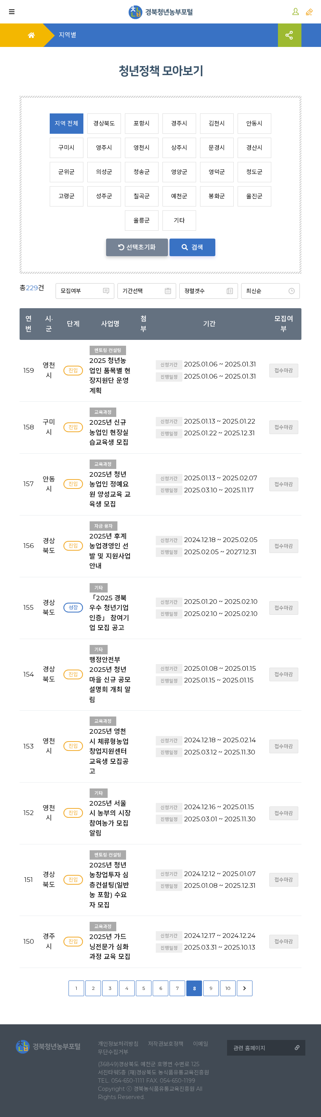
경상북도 (104, 123)
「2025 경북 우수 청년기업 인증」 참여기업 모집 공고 (109, 608)
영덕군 (217, 172)
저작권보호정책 (166, 1043)
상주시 (179, 147)
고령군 (66, 196)
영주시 (104, 147)
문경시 (217, 147)
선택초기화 (141, 247)
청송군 (141, 172)
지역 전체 (66, 123)
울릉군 (141, 220)
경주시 (179, 123)
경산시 (254, 147)
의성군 (104, 172)
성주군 (104, 196)
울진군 (254, 196)
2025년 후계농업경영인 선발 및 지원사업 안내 (110, 546)
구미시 (66, 147)
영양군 (179, 172)
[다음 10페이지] (244, 988)
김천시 (217, 123)
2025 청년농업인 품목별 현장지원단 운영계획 (110, 371)
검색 (196, 247)
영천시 (141, 147)
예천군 (179, 196)
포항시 (141, 123)
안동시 (254, 123)
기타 (179, 220)
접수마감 (283, 371)
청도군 (254, 172)
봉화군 (217, 196)
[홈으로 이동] (160, 11)
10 (228, 988)
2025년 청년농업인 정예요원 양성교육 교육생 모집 (110, 485)
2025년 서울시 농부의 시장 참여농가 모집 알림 (110, 813)
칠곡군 (141, 196)
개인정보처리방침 (118, 1043)
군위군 (66, 172)
